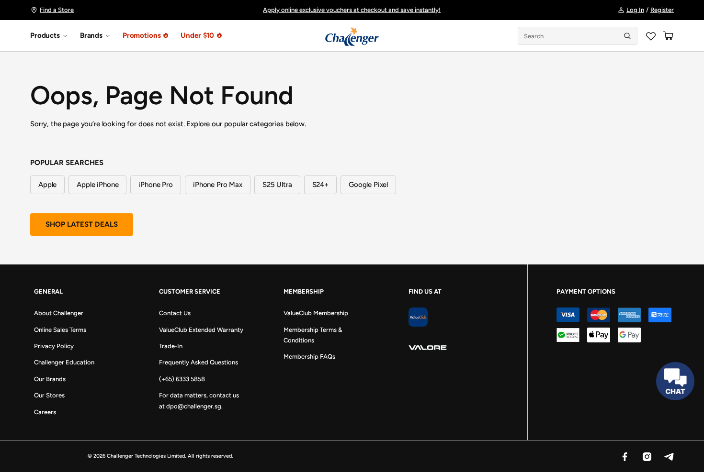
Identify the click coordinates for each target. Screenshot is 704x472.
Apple (47, 184)
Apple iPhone (97, 184)
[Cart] (668, 36)
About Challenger (58, 313)
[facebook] (624, 456)
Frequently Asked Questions (198, 362)
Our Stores (49, 395)
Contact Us (175, 313)
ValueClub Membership (316, 313)
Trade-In (170, 346)
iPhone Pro (155, 184)
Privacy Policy (54, 346)
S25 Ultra (277, 184)
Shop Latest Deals (81, 224)
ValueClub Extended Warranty (201, 329)
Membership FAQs (309, 356)
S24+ (320, 184)
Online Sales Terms (60, 329)
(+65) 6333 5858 (182, 379)
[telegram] (668, 456)
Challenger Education (64, 362)
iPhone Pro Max (217, 184)
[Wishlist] (651, 36)
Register (662, 9)
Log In (635, 9)
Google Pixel (368, 184)
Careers (45, 412)
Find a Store (57, 9)
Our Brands (50, 379)
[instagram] (646, 456)
